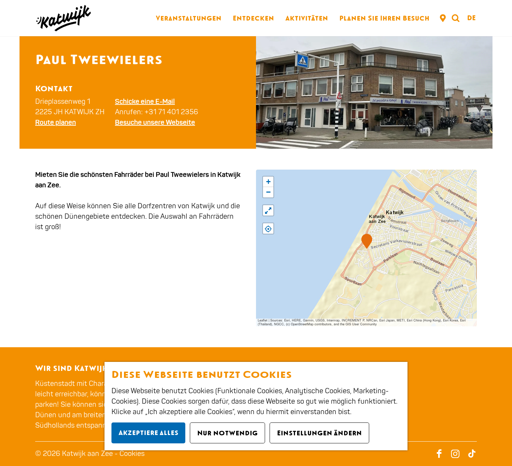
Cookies (132, 453)
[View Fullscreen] (268, 210)
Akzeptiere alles (148, 432)
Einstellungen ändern (319, 433)
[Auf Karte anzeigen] (268, 228)
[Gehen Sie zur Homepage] (63, 18)
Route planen (55, 122)
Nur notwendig (227, 433)
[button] (366, 241)
